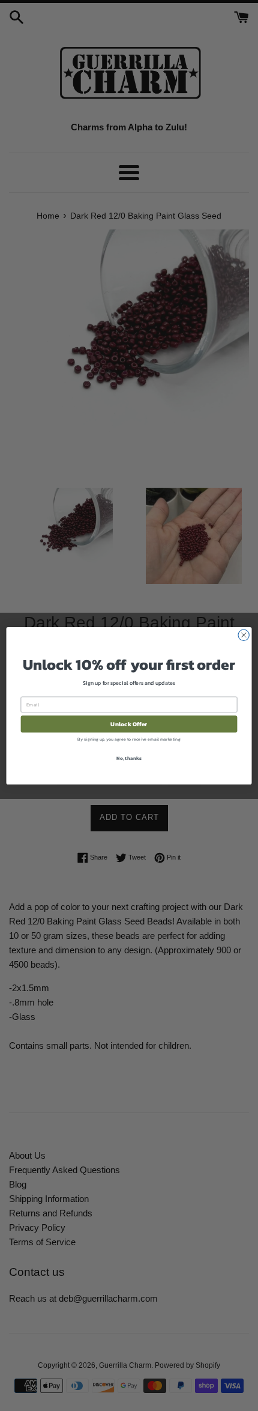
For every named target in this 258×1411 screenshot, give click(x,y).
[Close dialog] (243, 635)
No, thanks (128, 758)
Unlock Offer (128, 724)
